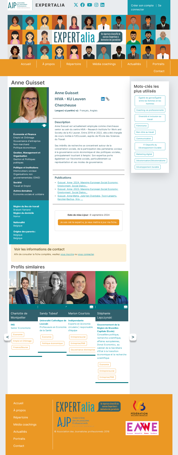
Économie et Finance (24, 134)
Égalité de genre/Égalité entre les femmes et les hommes (150, 101)
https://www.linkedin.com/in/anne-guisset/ (103, 99)
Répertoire (73, 64)
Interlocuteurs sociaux (25, 171)
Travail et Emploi (22, 186)
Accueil (26, 64)
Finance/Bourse (20, 347)
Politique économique (24, 147)
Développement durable (147, 167)
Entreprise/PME (78, 343)
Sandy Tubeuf (49, 313)
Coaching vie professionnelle (150, 110)
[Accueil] (21, 5)
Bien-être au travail (145, 132)
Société (17, 182)
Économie (18, 334)
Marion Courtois (79, 313)
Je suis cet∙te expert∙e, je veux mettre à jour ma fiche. (88, 222)
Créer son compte (142, 5)
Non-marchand (21, 144)
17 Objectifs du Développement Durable (150, 146)
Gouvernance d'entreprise (26, 141)
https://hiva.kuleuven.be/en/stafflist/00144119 (107, 99)
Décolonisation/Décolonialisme (150, 160)
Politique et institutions (25, 167)
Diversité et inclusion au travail (150, 118)
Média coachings (104, 64)
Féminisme (141, 126)
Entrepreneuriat (78, 337)
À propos (48, 64)
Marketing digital (144, 154)
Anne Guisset (66, 93)
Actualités (134, 64)
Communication (143, 138)
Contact (159, 71)
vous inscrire (67, 254)
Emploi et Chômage (23, 137)
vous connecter (86, 254)
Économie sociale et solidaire (28, 194)
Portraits (158, 64)
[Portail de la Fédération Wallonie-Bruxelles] (139, 408)
